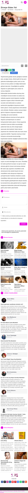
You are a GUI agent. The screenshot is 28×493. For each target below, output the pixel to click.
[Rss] (26, 482)
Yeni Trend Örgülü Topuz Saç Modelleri (11, 359)
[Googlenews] (18, 482)
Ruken (10, 299)
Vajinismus (4, 396)
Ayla (11, 317)
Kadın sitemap (3, 491)
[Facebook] (2, 482)
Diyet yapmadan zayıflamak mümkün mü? (12, 304)
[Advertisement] (14, 45)
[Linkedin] (10, 482)
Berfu (11, 372)
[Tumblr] (23, 482)
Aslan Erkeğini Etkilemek (5, 251)
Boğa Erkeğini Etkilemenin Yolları (19, 251)
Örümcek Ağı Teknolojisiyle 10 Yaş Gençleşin (6, 462)
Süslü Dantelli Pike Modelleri (8, 341)
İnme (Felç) (4, 440)
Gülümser (12, 354)
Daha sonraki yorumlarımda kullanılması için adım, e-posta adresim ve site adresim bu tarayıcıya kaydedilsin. (13, 218)
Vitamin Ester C (18, 440)
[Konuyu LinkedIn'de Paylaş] (13, 70)
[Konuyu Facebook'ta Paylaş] (2, 70)
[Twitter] (5, 482)
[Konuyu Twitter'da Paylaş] (5, 70)
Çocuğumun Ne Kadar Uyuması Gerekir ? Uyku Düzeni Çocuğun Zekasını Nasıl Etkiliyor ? (13, 415)
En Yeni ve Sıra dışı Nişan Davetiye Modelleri (12, 377)
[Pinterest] (15, 482)
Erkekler (11, 9)
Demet (11, 390)
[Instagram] (7, 482)
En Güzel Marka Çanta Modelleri (9, 322)
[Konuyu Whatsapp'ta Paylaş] (9, 70)
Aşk (8, 9)
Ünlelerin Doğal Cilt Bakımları (19, 461)
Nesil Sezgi (12, 409)
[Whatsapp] (21, 482)
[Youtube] (13, 482)
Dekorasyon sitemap (12, 491)
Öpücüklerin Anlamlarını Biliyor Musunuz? (19, 286)
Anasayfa (4, 9)
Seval (11, 335)
